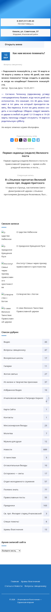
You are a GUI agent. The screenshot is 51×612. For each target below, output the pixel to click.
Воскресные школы (13, 358)
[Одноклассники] (16, 140)
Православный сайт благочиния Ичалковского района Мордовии (25, 10)
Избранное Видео (13, 390)
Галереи (8, 366)
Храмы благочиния (13, 529)
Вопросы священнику (13, 64)
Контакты (8, 417)
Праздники (9, 505)
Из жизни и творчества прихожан (21, 382)
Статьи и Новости (13, 586)
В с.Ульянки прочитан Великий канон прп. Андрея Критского (25, 181)
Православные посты (14, 497)
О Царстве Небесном (26, 232)
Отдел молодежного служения (19, 481)
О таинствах (10, 457)
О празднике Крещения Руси (30, 246)
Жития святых (11, 374)
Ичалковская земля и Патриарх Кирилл (23, 398)
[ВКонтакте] (12, 140)
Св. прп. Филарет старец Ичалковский (23, 513)
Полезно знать (11, 489)
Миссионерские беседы (15, 425)
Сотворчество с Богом (27, 294)
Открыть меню (13, 44)
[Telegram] (38, 140)
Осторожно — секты (14, 473)
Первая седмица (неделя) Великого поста (25, 154)
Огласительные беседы (15, 465)
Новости (8, 449)
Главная (15, 581)
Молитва (8, 433)
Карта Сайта (10, 409)
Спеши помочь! (11, 521)
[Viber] (25, 140)
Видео (7, 341)
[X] (20, 140)
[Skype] (33, 140)
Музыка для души (12, 441)
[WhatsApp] (29, 140)
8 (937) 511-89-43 (25, 20)
